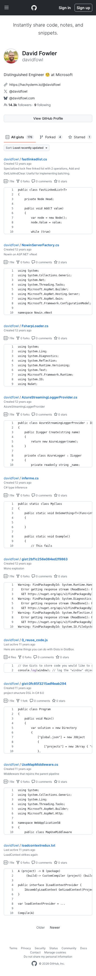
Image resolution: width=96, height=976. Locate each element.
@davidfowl (18, 91)
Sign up (83, 7)
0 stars (62, 181)
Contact (35, 952)
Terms (13, 948)
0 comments (43, 181)
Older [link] (40, 927)
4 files (11, 657)
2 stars (62, 262)
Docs (83, 948)
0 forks (25, 181)
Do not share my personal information (48, 956)
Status (53, 948)
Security (40, 948)
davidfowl (11, 159)
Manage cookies (55, 952)
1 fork (24, 701)
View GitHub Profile (48, 118)
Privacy (26, 948)
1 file (10, 181)
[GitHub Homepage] (34, 964)
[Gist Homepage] (34, 7)
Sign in (65, 7)
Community (69, 948)
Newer (55, 927)
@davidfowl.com (22, 98)
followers (20, 105)
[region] (48, 210)
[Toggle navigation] (6, 8)
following (42, 105)
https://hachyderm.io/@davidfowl (34, 85)
